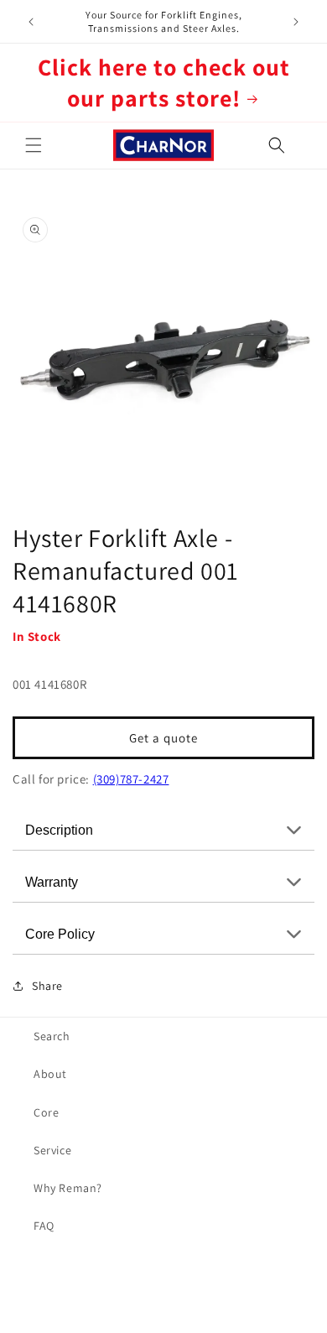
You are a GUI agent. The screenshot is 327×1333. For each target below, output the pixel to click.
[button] (33, 145)
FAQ (44, 1225)
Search (52, 1036)
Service (52, 1150)
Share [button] (47, 985)
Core (46, 1112)
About (50, 1073)
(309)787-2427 (131, 779)
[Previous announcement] (31, 21)
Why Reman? (68, 1187)
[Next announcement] (296, 21)
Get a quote (163, 738)
